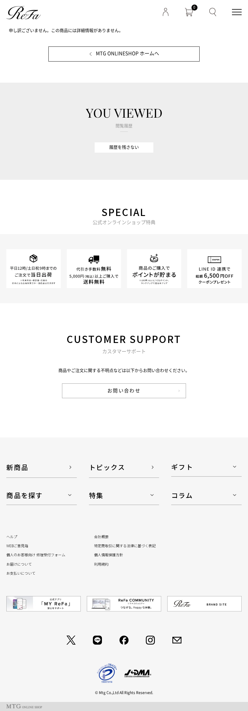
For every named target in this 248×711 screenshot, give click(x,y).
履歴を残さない (124, 147)
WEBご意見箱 (17, 545)
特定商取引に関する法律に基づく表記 (125, 545)
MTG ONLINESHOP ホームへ (127, 53)
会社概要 (101, 536)
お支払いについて (20, 573)
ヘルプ (11, 536)
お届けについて (19, 564)
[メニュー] (237, 12)
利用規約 (101, 564)
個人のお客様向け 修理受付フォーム (35, 554)
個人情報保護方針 (108, 554)
